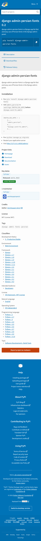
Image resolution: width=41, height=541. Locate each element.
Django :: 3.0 (9, 274)
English (7, 301)
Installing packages (20, 378)
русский (24, 522)
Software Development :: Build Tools (18, 343)
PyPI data (6, 174)
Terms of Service (20, 451)
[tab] (20, 54)
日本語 (32, 518)
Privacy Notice (19, 460)
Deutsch (36, 520)
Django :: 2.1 (9, 269)
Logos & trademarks (20, 411)
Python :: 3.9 (9, 334)
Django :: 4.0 (9, 281)
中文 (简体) (7, 522)
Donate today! (20, 483)
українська (21, 520)
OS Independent (11, 308)
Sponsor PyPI (20, 435)
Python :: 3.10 (10, 336)
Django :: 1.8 (9, 257)
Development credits (19, 438)
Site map (20, 497)
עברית (30, 522)
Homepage (9, 153)
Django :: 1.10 (10, 262)
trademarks (18, 489)
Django (7, 252)
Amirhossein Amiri (13, 208)
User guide (19, 383)
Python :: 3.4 (9, 322)
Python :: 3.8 (9, 331)
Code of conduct (19, 457)
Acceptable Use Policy (20, 463)
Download (8, 157)
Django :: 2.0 (9, 267)
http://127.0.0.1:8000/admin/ (17, 143)
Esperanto (37, 522)
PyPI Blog (19, 402)
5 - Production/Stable (12, 239)
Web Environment (11, 246)
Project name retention (19, 386)
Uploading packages (19, 381)
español (19, 518)
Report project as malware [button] (20, 350)
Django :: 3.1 (9, 277)
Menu (33, 4)
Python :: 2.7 (9, 317)
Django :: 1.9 (9, 260)
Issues (7, 164)
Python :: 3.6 (9, 326)
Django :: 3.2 (9, 279)
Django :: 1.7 (9, 255)
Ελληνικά (29, 520)
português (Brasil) (11, 520)
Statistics (20, 408)
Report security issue (20, 454)
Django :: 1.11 (10, 264)
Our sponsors (20, 414)
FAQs (20, 389)
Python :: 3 (9, 319)
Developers (9, 288)
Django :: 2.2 (9, 272)
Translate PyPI (19, 432)
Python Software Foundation (26, 490)
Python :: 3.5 (9, 324)
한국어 (22, 524)
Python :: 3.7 (9, 329)
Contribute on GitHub (19, 429)
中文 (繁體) (16, 522)
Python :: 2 (9, 314)
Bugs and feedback (20, 427)
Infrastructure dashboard (19, 405)
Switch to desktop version (20, 508)
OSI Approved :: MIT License (15, 295)
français (26, 518)
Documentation (10, 161)
